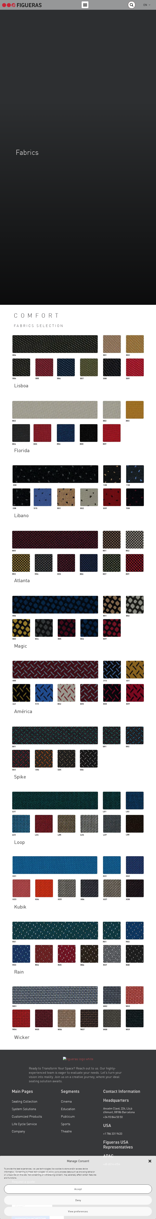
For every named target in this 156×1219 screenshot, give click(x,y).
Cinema (66, 1101)
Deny (78, 1200)
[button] (150, 1161)
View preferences (78, 1211)
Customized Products (27, 1116)
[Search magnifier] (131, 4)
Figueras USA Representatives (118, 1144)
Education (68, 1109)
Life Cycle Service (24, 1124)
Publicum (68, 1116)
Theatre (66, 1131)
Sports (65, 1124)
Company (18, 1131)
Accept (78, 1189)
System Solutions (24, 1109)
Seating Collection (24, 1101)
